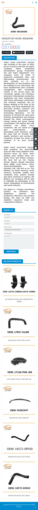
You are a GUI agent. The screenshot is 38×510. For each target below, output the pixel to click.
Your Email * (7, 221)
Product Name (8, 227)
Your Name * (7, 214)
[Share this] (4, 47)
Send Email (19, 52)
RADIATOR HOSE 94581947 (19, 418)
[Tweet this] (8, 47)
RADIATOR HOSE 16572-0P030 (19, 457)
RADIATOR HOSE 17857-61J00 (19, 340)
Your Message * (8, 233)
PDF (30, 52)
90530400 (8, 44)
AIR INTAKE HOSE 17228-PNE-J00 (19, 379)
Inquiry (7, 52)
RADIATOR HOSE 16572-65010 (19, 495)
